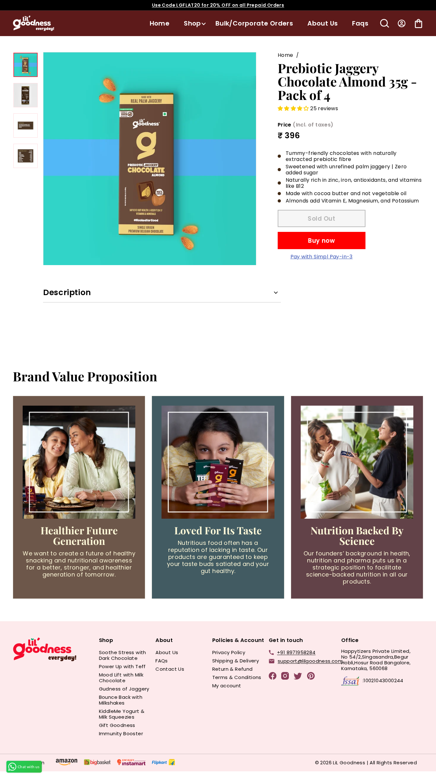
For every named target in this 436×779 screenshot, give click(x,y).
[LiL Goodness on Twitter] (298, 677)
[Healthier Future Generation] (79, 462)
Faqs (360, 23)
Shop (192, 23)
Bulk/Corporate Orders (254, 23)
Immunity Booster (121, 733)
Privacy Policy (228, 652)
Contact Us (169, 669)
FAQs (161, 660)
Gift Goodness (117, 725)
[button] (294, 108)
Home (160, 23)
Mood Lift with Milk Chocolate (121, 677)
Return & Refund (232, 669)
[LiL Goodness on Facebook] (272, 677)
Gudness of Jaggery (124, 688)
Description (67, 292)
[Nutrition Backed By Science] (357, 462)
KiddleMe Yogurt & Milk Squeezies (122, 714)
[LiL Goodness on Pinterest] (311, 677)
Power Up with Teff (122, 666)
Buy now (321, 240)
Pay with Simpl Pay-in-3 (321, 256)
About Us (322, 23)
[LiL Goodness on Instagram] (285, 677)
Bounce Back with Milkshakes (120, 700)
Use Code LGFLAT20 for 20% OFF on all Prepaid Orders (218, 5)
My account (226, 685)
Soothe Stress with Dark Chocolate (122, 655)
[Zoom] (149, 158)
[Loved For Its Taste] (218, 462)
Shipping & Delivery (235, 660)
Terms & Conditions (236, 677)
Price (306, 125)
